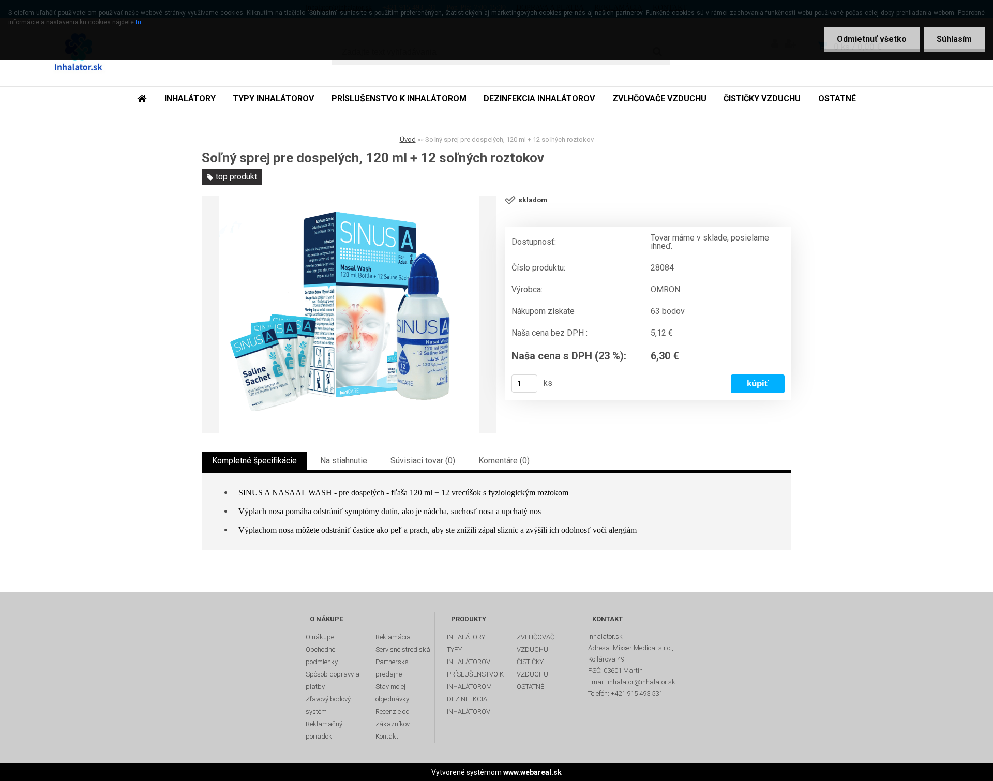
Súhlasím (954, 39)
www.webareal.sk (532, 772)
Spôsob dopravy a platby (332, 680)
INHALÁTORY (190, 98)
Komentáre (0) (504, 460)
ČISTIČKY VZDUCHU (762, 98)
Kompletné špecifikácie (254, 460)
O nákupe (320, 637)
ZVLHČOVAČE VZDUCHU (659, 98)
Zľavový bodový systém (328, 705)
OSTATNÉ (837, 98)
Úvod (408, 139)
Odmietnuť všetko (872, 39)
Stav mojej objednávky (392, 693)
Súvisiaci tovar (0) (422, 460)
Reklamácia (393, 637)
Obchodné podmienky (322, 655)
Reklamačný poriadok (324, 730)
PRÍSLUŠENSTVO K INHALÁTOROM (399, 98)
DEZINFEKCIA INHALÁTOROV (539, 98)
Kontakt (386, 736)
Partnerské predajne (391, 668)
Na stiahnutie (343, 460)
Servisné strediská (402, 649)
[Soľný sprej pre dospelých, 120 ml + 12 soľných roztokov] (349, 314)
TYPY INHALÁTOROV (273, 98)
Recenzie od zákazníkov (392, 718)
